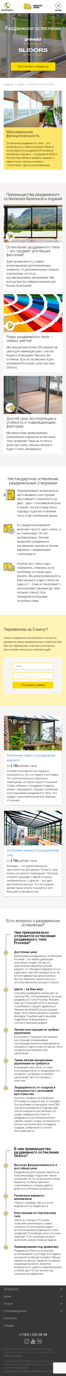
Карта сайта (10, 1371)
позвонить (7, 10)
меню (58, 10)
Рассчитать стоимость (33, 66)
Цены (7, 1296)
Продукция (11, 1289)
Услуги (20, 84)
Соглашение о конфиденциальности (35, 1371)
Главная (8, 84)
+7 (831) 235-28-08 (33, 1334)
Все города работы (13, 1355)
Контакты (10, 1318)
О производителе (15, 1311)
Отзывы (9, 1325)
